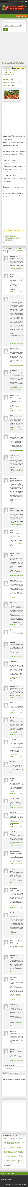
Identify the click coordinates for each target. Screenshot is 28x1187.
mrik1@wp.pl (13, 448)
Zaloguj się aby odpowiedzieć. (16, 268)
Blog (13, 1173)
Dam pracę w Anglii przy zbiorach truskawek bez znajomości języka (10, 71)
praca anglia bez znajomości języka (12, 238)
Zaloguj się (22, 1)
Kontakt (6, 1184)
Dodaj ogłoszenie (21, 16)
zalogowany (9, 1068)
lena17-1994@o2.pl (17, 427)
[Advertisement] (14, 47)
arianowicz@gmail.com (18, 470)
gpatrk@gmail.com (17, 387)
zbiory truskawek (8, 240)
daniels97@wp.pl (16, 287)
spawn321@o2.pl (16, 499)
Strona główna (4, 62)
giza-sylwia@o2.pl (17, 995)
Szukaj (5, 29)
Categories (8, 1173)
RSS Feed (26, 1)
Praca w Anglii (21, 62)
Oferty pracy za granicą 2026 (13, 62)
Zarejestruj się (16, 1)
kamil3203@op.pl (17, 652)
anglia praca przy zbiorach (10, 236)
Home (2, 1173)
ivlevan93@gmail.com (16, 805)
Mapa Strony (11, 1184)
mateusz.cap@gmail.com (15, 336)
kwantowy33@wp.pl (17, 695)
